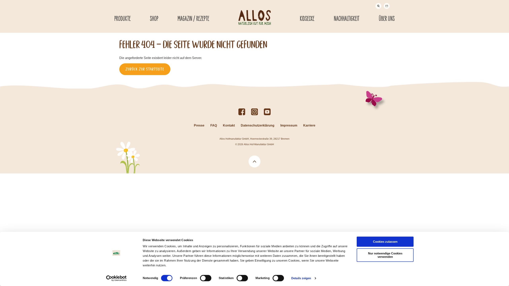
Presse (199, 125)
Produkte (122, 19)
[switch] (205, 278)
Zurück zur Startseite (144, 69)
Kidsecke (307, 19)
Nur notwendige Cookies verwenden (385, 255)
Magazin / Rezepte (193, 19)
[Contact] (387, 6)
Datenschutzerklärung (257, 125)
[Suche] (378, 6)
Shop (154, 19)
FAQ (213, 125)
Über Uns (387, 19)
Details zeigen (301, 278)
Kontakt (229, 125)
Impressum (288, 125)
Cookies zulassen (385, 241)
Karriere (309, 125)
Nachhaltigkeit (346, 19)
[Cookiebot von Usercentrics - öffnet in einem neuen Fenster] (116, 278)
